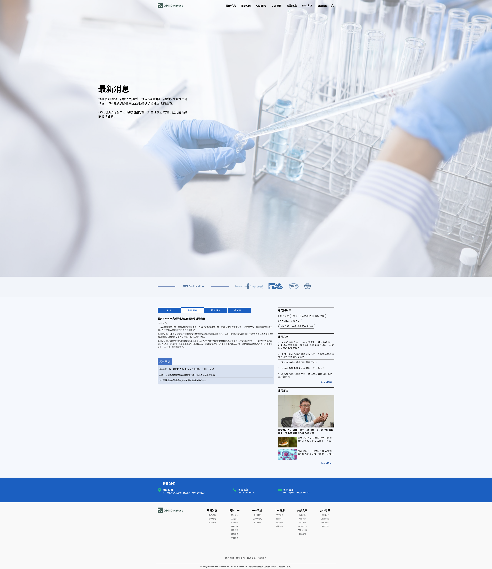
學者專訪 (239, 310)
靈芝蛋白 (285, 315)
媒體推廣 (325, 518)
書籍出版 (234, 534)
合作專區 (307, 5)
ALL (169, 310)
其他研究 (302, 534)
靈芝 (295, 315)
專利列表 (257, 522)
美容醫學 (279, 522)
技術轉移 (325, 522)
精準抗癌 (320, 315)
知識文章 (292, 5)
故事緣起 (234, 514)
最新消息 (231, 5)
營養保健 (279, 518)
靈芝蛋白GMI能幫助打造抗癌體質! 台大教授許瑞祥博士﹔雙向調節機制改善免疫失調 (306, 432)
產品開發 (325, 526)
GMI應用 (276, 5)
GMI (298, 321)
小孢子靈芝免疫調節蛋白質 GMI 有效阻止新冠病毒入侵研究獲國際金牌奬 (306, 355)
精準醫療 (279, 514)
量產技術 (234, 526)
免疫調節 (306, 315)
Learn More (327, 382)
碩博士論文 (257, 518)
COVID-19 (286, 321)
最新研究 (216, 310)
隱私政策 (240, 557)
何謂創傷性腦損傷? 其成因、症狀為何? (301, 368)
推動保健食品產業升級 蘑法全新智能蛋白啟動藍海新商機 (305, 375)
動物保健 (279, 526)
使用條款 (251, 557)
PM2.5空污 (302, 530)
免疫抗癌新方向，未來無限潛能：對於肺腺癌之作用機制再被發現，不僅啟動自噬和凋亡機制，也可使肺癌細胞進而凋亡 (306, 345)
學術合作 (325, 514)
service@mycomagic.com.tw (296, 492)
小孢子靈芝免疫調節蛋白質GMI (297, 326)
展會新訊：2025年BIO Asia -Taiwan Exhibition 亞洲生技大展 (186, 369)
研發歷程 (234, 530)
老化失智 (302, 522)
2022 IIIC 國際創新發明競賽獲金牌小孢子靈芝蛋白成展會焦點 (187, 374)
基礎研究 (234, 518)
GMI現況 (261, 5)
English (322, 5)
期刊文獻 (257, 514)
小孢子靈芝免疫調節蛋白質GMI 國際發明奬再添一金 (182, 380)
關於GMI (246, 5)
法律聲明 (262, 557)
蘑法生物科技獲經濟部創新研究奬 (298, 362)
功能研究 (234, 522)
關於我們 (229, 557)
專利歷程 (234, 537)
